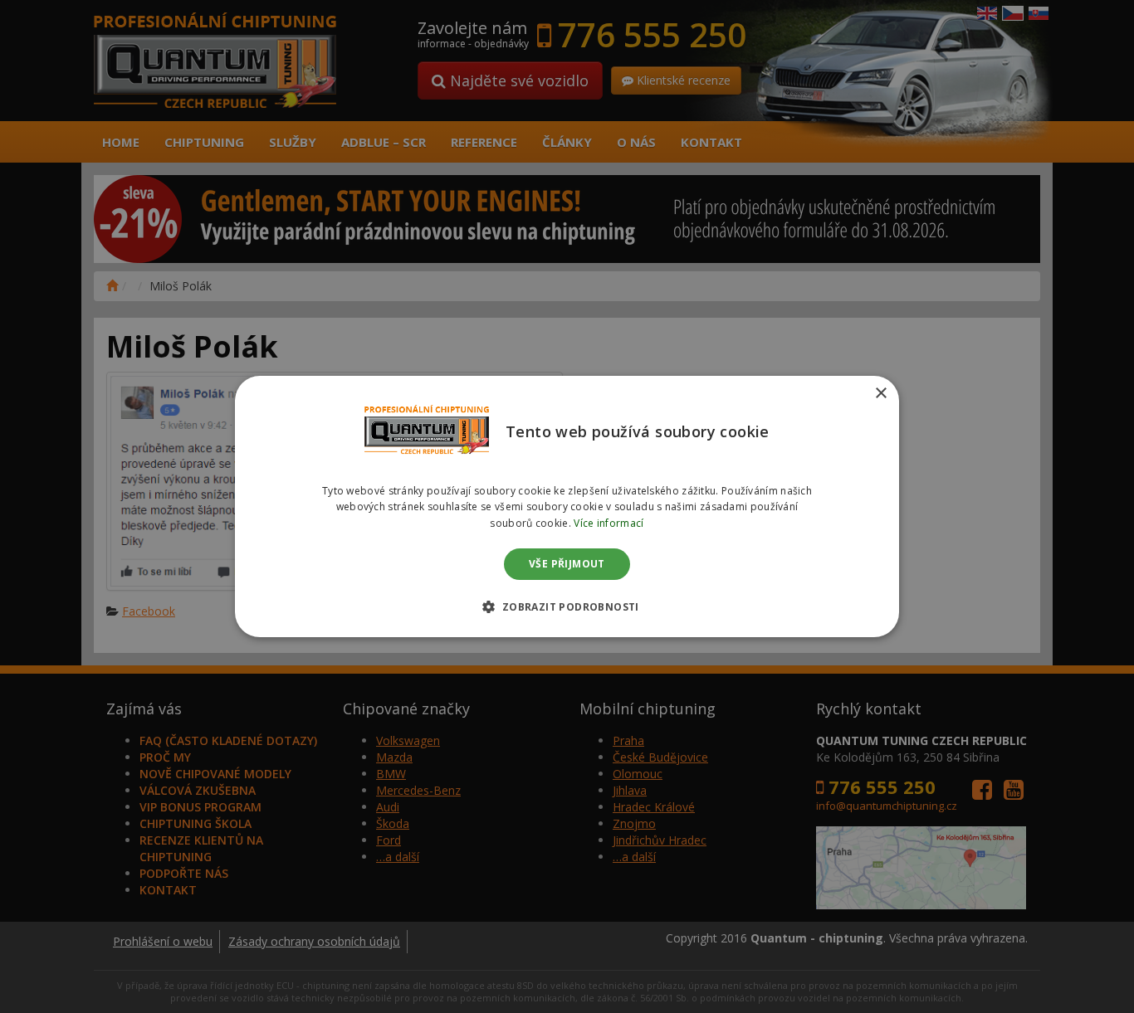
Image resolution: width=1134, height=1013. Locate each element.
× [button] (880, 393)
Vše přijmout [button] (567, 564)
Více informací (608, 523)
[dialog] (567, 507)
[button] (566, 606)
